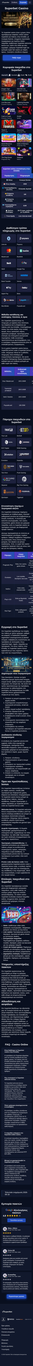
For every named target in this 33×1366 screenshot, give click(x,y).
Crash (22, 75)
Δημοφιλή (5, 75)
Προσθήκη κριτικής (16, 1220)
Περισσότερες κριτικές (16, 1296)
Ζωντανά (14, 75)
